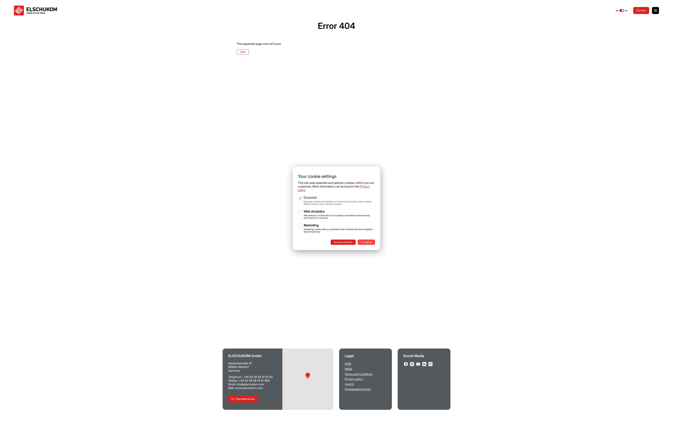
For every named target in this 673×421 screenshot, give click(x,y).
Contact (641, 10)
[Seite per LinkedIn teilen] (424, 364)
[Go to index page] (35, 10)
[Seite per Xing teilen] (430, 364)
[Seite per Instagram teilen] (412, 364)
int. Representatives (243, 399)
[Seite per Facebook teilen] (406, 364)
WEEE (348, 369)
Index (243, 51)
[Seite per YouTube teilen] (418, 364)
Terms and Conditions (358, 374)
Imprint (349, 384)
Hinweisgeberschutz (358, 389)
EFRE (348, 364)
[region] (336, 205)
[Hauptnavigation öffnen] (655, 10)
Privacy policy (354, 379)
